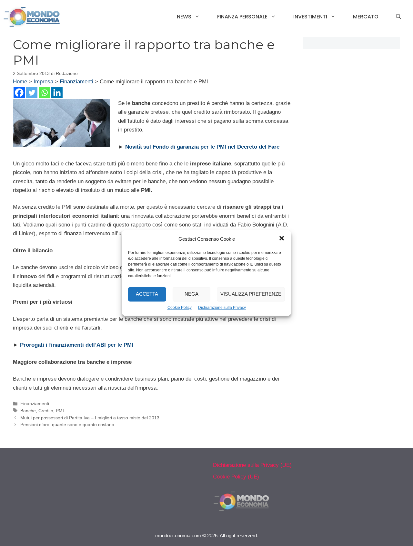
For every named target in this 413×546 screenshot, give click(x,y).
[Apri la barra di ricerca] (398, 17)
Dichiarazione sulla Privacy (222, 307)
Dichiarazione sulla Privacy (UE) (252, 465)
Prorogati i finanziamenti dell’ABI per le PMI (76, 345)
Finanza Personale (242, 16)
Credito (45, 410)
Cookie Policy (179, 307)
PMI (60, 410)
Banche (28, 410)
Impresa (43, 82)
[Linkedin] (57, 92)
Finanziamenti (76, 82)
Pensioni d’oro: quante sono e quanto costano (67, 424)
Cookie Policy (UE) (236, 477)
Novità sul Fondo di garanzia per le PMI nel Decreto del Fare (202, 147)
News (184, 16)
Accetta (147, 294)
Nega (191, 294)
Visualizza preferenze (250, 294)
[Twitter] (31, 92)
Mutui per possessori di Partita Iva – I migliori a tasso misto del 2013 (89, 417)
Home (20, 82)
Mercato (365, 16)
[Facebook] (19, 92)
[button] (281, 239)
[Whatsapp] (44, 92)
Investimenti (310, 16)
